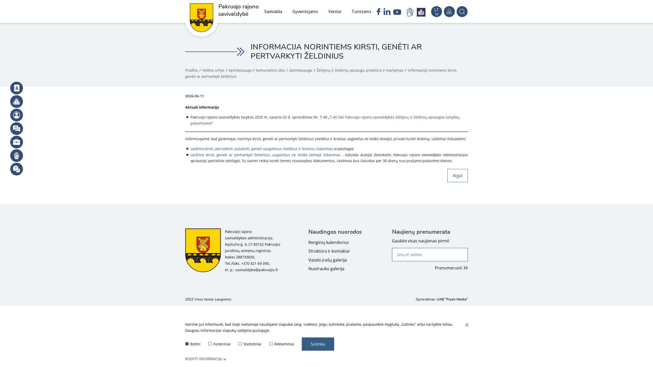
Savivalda (273, 11)
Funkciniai (222, 344)
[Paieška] (462, 11)
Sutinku (318, 344)
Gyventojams (305, 11)
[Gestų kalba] (411, 12)
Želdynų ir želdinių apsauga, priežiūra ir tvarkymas (360, 70)
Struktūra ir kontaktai (328, 251)
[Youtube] (397, 12)
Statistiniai (252, 344)
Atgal (457, 175)
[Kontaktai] (16, 88)
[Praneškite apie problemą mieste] (16, 101)
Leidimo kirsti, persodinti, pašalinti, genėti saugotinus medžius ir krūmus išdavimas (262, 148)
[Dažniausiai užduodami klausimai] (16, 169)
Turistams (361, 11)
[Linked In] (387, 12)
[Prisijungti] (16, 115)
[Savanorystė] (16, 155)
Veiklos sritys (213, 70)
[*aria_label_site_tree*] (449, 11)
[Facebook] (378, 12)
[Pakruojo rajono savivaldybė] (203, 250)
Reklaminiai (284, 344)
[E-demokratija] (16, 142)
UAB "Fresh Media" (452, 299)
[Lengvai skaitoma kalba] (421, 12)
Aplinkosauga (300, 70)
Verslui (334, 11)
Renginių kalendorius (328, 242)
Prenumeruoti (448, 268)
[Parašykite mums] (16, 128)
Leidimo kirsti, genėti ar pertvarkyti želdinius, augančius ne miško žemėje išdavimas (265, 154)
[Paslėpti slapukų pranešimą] (466, 325)
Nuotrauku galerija (326, 268)
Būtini (195, 344)
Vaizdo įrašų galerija (327, 260)
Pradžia (191, 70)
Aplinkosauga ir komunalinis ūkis (257, 70)
